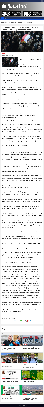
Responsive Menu (42, 1)
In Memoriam (8, 362)
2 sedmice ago (5, 398)
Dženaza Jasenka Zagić (7, 364)
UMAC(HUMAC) (37, 327)
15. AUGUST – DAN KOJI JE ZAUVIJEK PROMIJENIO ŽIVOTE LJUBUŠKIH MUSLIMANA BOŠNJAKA (31, 398)
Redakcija (11, 55)
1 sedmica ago (26, 367)
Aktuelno (3, 53)
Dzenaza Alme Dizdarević (28, 381)
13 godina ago (5, 55)
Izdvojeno (29, 394)
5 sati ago (4, 349)
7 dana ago (5, 366)
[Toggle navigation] (5, 18)
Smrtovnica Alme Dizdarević (8, 396)
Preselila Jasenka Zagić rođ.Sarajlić (10, 381)
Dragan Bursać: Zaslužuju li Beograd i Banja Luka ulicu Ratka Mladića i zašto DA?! (31, 348)
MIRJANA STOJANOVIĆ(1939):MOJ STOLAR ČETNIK (11, 328)
